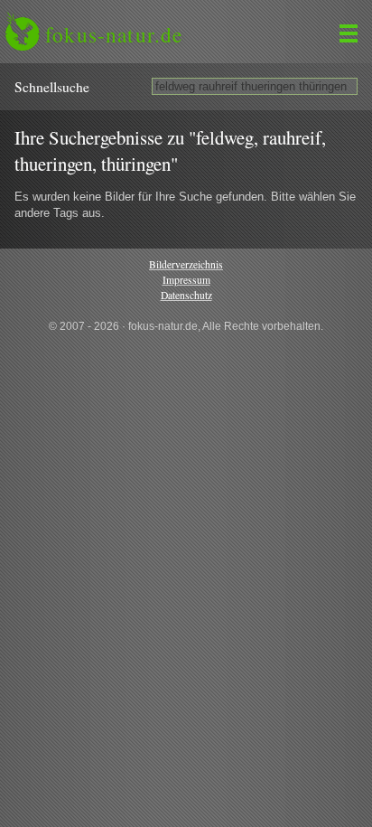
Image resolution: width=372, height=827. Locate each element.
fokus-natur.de (113, 34)
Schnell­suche (51, 87)
